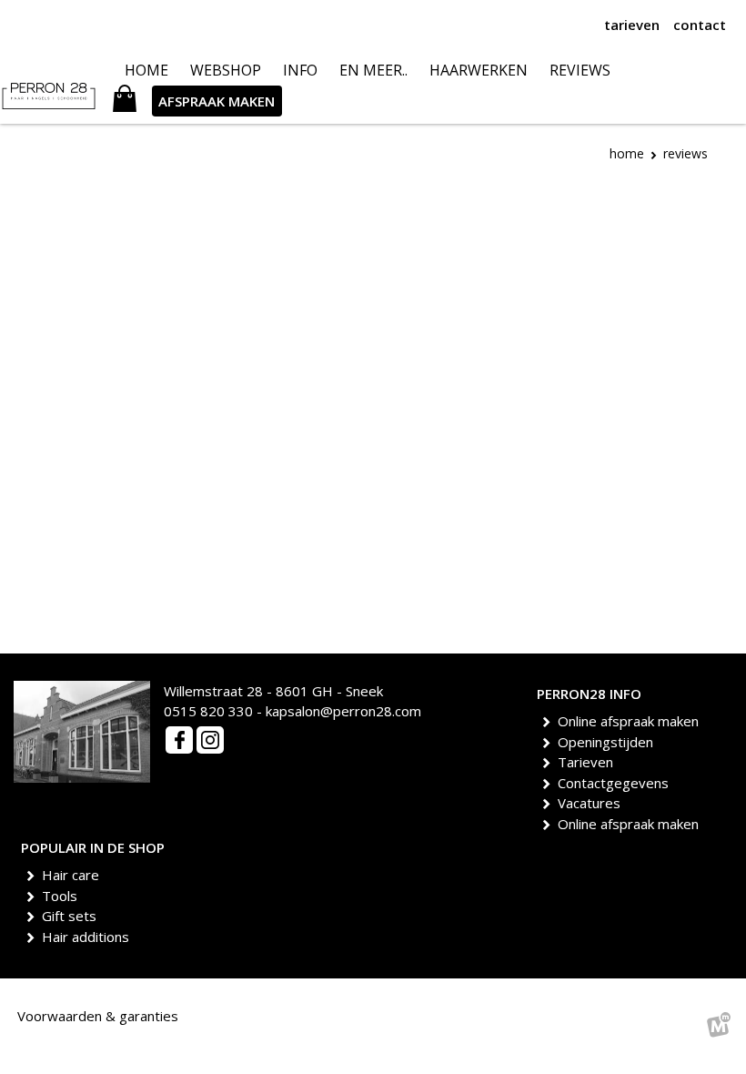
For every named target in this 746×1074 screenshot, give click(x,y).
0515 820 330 (208, 711)
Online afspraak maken (631, 721)
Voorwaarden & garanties (97, 1016)
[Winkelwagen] (124, 101)
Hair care (73, 875)
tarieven (632, 24)
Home (627, 153)
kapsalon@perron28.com (343, 711)
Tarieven (588, 762)
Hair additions (88, 936)
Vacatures (592, 803)
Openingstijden (608, 742)
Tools (62, 896)
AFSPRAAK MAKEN (216, 101)
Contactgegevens (616, 783)
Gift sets (72, 916)
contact (699, 24)
